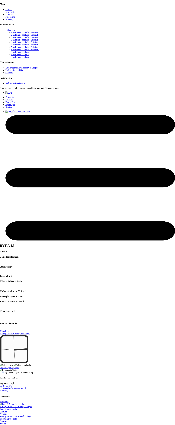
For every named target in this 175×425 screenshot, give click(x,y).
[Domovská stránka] (8, 92)
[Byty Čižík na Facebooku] (17, 112)
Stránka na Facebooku (15, 83)
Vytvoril (3, 414)
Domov (8, 9)
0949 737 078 (6, 386)
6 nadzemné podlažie (20, 52)
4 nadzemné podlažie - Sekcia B (25, 45)
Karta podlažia (6, 333)
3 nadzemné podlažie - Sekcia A (25, 37)
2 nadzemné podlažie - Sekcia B (25, 35)
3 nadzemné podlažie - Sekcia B (25, 40)
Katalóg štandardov (21, 333)
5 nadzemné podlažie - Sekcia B (25, 49)
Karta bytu (4, 331)
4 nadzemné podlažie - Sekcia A (25, 42)
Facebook (4, 401)
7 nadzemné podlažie (20, 54)
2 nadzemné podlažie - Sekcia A (25, 32)
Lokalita (9, 14)
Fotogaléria (10, 17)
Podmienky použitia (14, 70)
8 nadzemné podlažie (20, 57)
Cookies (9, 72)
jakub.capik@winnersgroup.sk (13, 388)
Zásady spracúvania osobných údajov (21, 68)
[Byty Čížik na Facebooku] (12, 404)
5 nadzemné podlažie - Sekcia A (25, 47)
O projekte (10, 12)
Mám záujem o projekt (9, 367)
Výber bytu (10, 30)
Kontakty (9, 19)
